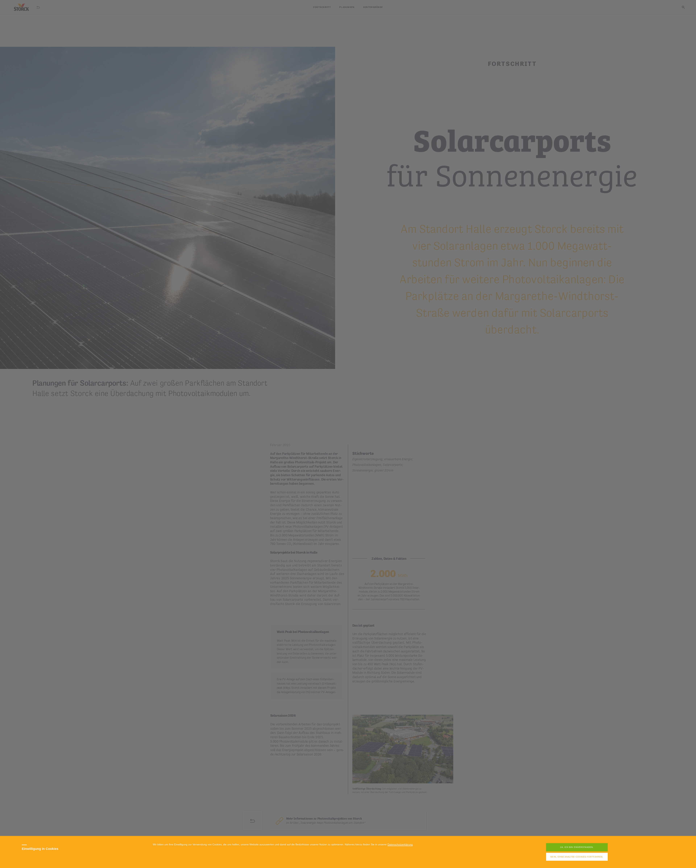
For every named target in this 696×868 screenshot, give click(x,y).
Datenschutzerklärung (400, 844)
